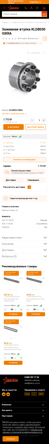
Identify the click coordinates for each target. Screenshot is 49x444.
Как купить (7, 410)
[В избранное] (44, 52)
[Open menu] (4, 7)
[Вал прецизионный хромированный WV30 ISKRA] (13, 329)
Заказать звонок (31, 380)
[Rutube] (8, 394)
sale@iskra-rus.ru (32, 383)
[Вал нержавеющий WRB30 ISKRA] (13, 280)
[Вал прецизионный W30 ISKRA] (36, 280)
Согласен (10, 439)
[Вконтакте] (4, 394)
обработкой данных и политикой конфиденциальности (22, 431)
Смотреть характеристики (13, 114)
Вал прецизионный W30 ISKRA (35, 300)
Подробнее (34, 2)
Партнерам (7, 416)
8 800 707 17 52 (31, 377)
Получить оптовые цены (24, 160)
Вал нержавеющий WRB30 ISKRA (11, 300)
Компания (6, 405)
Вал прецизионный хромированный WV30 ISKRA (12, 348)
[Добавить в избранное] (21, 272)
